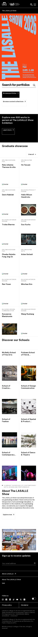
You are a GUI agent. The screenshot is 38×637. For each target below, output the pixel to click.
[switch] (34, 599)
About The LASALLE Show (11, 579)
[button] (31, 4)
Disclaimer (24, 605)
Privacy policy (7, 605)
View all (31, 154)
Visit (3, 583)
